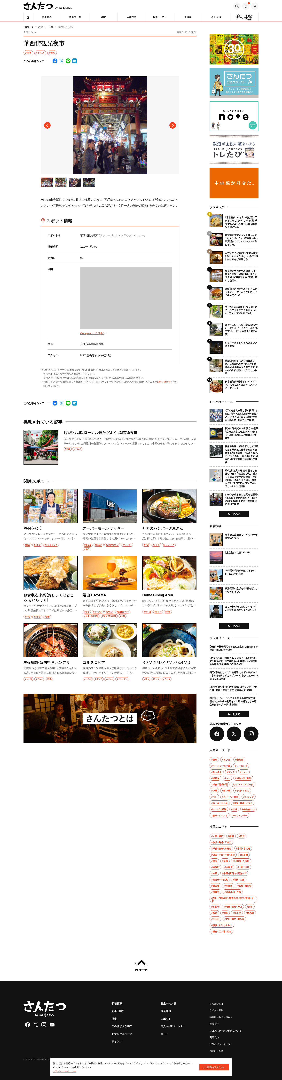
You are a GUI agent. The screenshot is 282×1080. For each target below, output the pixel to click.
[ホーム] (28, 17)
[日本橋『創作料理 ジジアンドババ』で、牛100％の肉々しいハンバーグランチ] (234, 385)
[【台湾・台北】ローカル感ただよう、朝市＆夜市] (110, 447)
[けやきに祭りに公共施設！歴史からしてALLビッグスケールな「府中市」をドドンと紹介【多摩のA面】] (234, 328)
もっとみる (234, 514)
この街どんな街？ (122, 1026)
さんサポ (166, 1011)
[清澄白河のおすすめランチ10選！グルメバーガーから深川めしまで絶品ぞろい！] (234, 292)
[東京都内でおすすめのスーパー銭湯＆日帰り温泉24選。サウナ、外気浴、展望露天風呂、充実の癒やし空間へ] (234, 274)
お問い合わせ (164, 381)
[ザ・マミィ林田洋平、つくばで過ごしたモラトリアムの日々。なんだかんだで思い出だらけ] (234, 310)
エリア (164, 1034)
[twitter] (35, 1024)
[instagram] (43, 1024)
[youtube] (52, 1024)
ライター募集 (216, 1010)
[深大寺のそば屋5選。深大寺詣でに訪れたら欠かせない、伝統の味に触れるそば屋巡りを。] (234, 256)
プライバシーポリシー (221, 1044)
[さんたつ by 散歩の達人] (48, 6)
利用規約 (214, 1037)
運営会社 (214, 1023)
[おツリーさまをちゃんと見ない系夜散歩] (234, 346)
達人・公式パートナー (173, 1026)
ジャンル (117, 1041)
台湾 (50, 26)
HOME (27, 26)
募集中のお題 (168, 1003)
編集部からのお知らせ (221, 1017)
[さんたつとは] (110, 718)
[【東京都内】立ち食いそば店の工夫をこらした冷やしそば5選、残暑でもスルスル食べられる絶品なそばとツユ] (234, 221)
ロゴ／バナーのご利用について (226, 1030)
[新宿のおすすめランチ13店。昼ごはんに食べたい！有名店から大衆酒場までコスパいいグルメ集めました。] (234, 238)
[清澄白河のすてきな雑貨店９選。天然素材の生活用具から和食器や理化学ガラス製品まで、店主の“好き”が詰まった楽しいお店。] (234, 366)
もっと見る (234, 714)
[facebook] (27, 1024)
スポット (166, 1018)
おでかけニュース (122, 1034)
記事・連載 (118, 1011)
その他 (39, 26)
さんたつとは (216, 1003)
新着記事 (117, 1003)
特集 (114, 1018)
